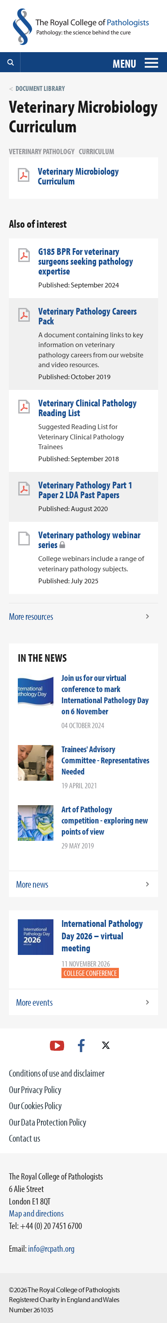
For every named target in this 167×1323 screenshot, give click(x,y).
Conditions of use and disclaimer (56, 1073)
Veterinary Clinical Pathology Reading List (87, 408)
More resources (31, 616)
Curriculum (96, 151)
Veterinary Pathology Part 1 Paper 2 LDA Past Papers (85, 490)
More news (32, 884)
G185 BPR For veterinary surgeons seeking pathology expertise (85, 261)
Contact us (24, 1138)
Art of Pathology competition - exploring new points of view (104, 820)
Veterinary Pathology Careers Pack (87, 316)
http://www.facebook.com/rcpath (81, 1046)
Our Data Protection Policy (47, 1122)
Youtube (57, 1045)
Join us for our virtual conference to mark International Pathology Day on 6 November (105, 694)
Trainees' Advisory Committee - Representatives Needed (105, 760)
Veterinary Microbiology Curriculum (78, 176)
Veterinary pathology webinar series (89, 539)
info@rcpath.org (51, 1248)
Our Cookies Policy (35, 1105)
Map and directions (36, 1213)
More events (34, 1002)
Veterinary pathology (41, 151)
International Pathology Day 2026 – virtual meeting (102, 935)
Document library (40, 88)
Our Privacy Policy (35, 1089)
